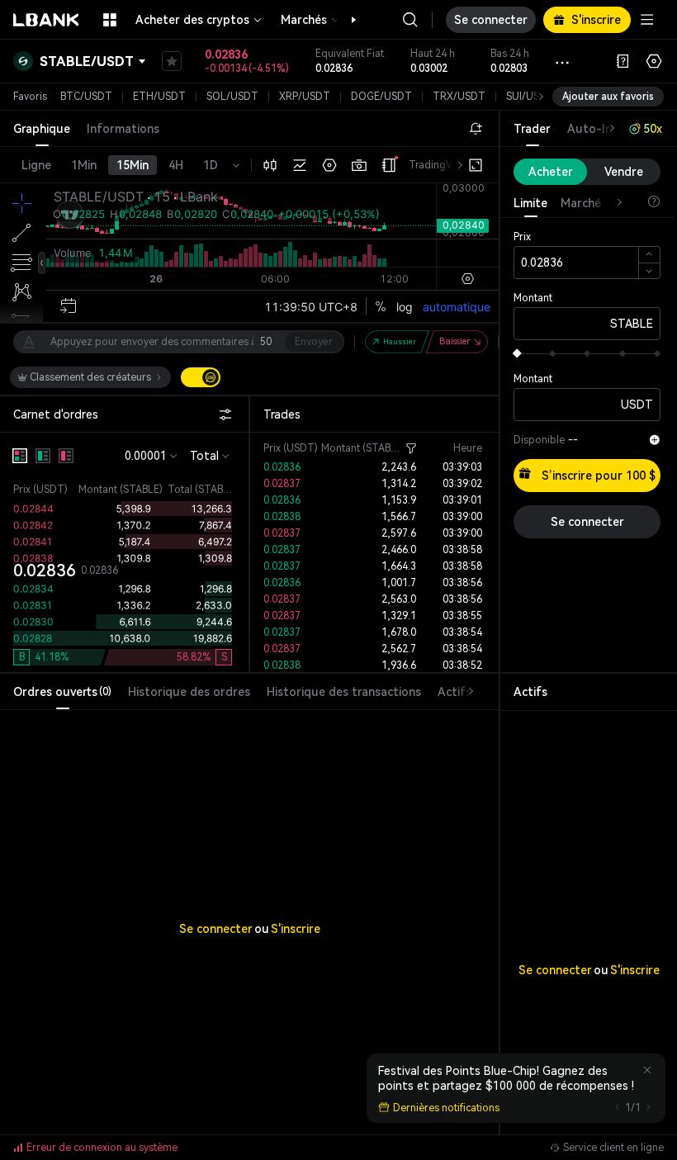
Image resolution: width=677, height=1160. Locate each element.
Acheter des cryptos (192, 19)
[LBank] (46, 20)
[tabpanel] (249, 895)
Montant (533, 298)
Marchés (304, 19)
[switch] (200, 377)
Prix (522, 237)
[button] (345, 20)
